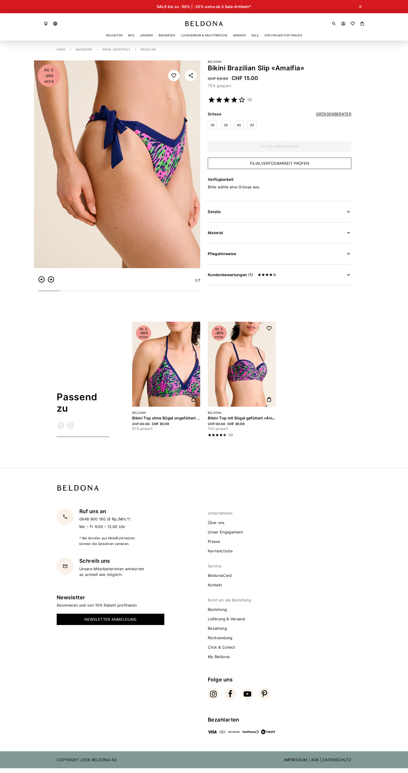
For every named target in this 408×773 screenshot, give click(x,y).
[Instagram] (213, 694)
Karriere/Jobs (220, 551)
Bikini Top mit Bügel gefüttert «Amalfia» (242, 418)
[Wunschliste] (352, 23)
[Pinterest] (264, 694)
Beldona (215, 61)
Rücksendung (220, 637)
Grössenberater (333, 114)
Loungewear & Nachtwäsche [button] (204, 35)
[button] (55, 23)
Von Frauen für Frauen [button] (283, 35)
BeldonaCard (220, 575)
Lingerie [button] (146, 35)
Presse (214, 541)
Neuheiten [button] (114, 35)
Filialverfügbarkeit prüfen (279, 163)
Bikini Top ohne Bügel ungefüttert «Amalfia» (166, 418)
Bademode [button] (167, 35)
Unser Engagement (225, 532)
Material (215, 232)
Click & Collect (221, 647)
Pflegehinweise (222, 253)
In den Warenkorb (279, 146)
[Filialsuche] (45, 23)
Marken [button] (239, 35)
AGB (315, 759)
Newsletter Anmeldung (110, 619)
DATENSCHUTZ (336, 759)
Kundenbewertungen (230, 274)
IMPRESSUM (295, 759)
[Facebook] (230, 694)
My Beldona (219, 656)
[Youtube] (247, 694)
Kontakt (215, 585)
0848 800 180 (93, 519)
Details (214, 211)
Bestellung (217, 609)
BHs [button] (131, 35)
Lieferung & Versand (226, 619)
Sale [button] (255, 35)
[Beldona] (204, 23)
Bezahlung (217, 628)
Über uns (216, 522)
